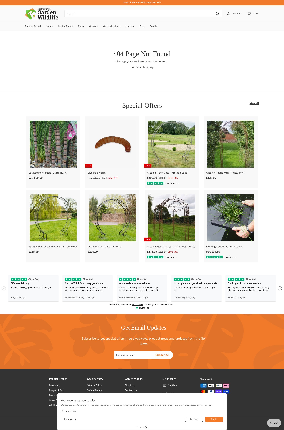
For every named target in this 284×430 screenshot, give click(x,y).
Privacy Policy (94, 385)
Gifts (142, 26)
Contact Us (131, 390)
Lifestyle (130, 26)
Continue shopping (142, 67)
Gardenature (56, 395)
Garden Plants (65, 26)
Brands (153, 26)
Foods (49, 26)
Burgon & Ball (56, 390)
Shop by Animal (33, 26)
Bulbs (81, 26)
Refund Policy (94, 390)
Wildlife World (56, 405)
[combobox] (143, 13)
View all (254, 103)
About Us (129, 385)
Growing (93, 26)
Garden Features (111, 26)
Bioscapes (54, 385)
